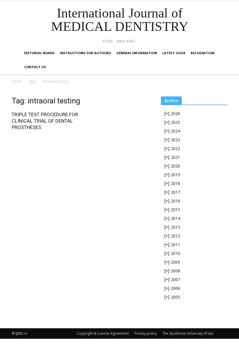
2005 (175, 297)
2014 (175, 218)
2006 (175, 288)
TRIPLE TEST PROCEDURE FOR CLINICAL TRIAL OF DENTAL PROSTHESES (45, 121)
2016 (175, 201)
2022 (175, 148)
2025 (175, 122)
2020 (175, 166)
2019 (175, 174)
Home (17, 81)
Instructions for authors (85, 53)
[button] (220, 53)
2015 (175, 209)
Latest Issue (173, 53)
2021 (175, 157)
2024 (175, 131)
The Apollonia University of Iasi (187, 333)
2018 (175, 183)
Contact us (35, 67)
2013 (175, 227)
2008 (175, 271)
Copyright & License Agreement (103, 333)
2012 (175, 236)
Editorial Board (39, 53)
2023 (175, 139)
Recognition (203, 53)
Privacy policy (145, 333)
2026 (175, 113)
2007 (175, 279)
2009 (175, 262)
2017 (175, 192)
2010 (175, 253)
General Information (136, 53)
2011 (175, 244)
